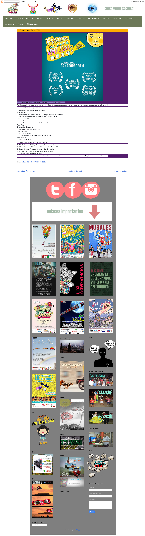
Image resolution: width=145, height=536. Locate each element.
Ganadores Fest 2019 (30, 30)
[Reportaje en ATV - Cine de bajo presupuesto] (101, 446)
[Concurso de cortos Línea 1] (42, 474)
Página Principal (75, 171)
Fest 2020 (60, 18)
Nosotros (106, 18)
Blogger (78, 530)
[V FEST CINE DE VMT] (42, 517)
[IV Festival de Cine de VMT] (72, 318)
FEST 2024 (19, 18)
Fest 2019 (70, 18)
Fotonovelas (129, 18)
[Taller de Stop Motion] (72, 487)
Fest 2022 (40, 18)
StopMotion (117, 18)
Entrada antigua (121, 171)
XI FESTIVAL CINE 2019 (38, 162)
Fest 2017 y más (93, 18)
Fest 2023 (29, 18)
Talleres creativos (32, 24)
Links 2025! (8, 18)
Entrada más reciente (26, 171)
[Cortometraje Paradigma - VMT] (72, 352)
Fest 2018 (81, 18)
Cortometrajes (9, 24)
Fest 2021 (50, 18)
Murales (20, 24)
